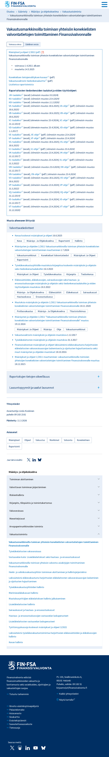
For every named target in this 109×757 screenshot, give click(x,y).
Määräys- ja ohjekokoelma (45, 11)
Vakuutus (40, 440)
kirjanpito (71, 274)
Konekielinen (83, 440)
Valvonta (68, 440)
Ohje (59, 329)
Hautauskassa (24, 296)
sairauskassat (90, 292)
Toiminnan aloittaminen (21, 479)
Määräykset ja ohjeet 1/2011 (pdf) (25, 52)
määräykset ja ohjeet (84, 255)
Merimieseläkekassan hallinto (23, 592)
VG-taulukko (15, 141)
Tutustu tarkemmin (19, 694)
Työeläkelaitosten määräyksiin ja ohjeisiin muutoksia (41, 339)
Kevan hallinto (16, 642)
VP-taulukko (15, 184)
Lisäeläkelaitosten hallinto (22, 604)
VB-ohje (64, 113)
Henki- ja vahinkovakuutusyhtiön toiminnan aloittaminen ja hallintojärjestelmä (47, 572)
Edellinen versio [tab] (32, 44)
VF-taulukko (15, 138)
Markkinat (54, 440)
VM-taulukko (15, 166)
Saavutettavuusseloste (20, 724)
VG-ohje (64, 141)
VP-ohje (64, 184)
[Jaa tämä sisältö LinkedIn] (34, 459)
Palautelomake (16, 709)
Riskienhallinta (16, 495)
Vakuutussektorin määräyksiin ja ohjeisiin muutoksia (41, 334)
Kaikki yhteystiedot (69, 693)
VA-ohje (64, 105)
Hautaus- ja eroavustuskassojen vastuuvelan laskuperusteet (38, 615)
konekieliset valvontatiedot (55, 255)
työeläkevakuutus (52, 274)
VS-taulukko (15, 199)
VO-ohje (64, 177)
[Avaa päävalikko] (104, 4)
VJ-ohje (34, 149)
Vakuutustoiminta (18, 534)
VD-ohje (64, 127)
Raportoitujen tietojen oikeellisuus (54, 376)
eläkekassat (72, 292)
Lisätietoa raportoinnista (21, 84)
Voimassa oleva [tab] (15, 44)
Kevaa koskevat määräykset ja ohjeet (33, 235)
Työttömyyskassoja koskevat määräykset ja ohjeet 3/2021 (38, 627)
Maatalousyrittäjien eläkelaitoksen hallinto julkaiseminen (37, 598)
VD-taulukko (15, 127)
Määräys (47, 329)
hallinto (79, 240)
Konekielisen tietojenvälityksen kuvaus (28, 77)
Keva (19, 240)
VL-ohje (63, 159)
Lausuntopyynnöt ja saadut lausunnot (54, 387)
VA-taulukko (15, 105)
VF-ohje (34, 138)
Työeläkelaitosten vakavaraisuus (25, 551)
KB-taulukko (15, 102)
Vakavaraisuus (16, 510)
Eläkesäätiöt (55, 292)
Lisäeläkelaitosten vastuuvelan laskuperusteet (32, 621)
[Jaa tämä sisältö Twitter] (28, 459)
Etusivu (10, 11)
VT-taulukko (15, 206)
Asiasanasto (15, 713)
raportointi (64, 240)
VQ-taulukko (15, 192)
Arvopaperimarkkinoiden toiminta (26, 526)
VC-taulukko (15, 120)
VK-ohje (64, 152)
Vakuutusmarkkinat (75, 329)
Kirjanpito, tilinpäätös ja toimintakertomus (30, 502)
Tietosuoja (14, 727)
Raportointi (14, 446)
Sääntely (22, 11)
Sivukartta (14, 716)
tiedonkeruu (87, 274)
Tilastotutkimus (78, 311)
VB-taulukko (15, 113)
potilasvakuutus (25, 311)
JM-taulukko (15, 95)
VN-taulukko (15, 174)
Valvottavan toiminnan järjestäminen (27, 487)
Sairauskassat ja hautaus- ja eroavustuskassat (32, 610)
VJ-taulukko (15, 149)
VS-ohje (63, 199)
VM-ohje (64, 166)
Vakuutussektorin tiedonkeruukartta (27, 80)
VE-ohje (35, 134)
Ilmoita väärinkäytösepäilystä (24, 706)
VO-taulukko (15, 177)
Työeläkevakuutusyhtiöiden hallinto (26, 587)
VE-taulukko (15, 134)
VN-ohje (35, 174)
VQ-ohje (64, 192)
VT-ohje (64, 206)
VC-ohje (63, 120)
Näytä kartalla (66, 699)
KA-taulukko (15, 98)
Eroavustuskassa (44, 296)
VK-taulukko (15, 152)
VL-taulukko (15, 159)
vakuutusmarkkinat (26, 255)
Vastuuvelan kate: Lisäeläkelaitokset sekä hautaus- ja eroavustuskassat (44, 557)
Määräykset (14, 440)
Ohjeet (27, 440)
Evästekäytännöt (17, 720)
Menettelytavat (17, 518)
